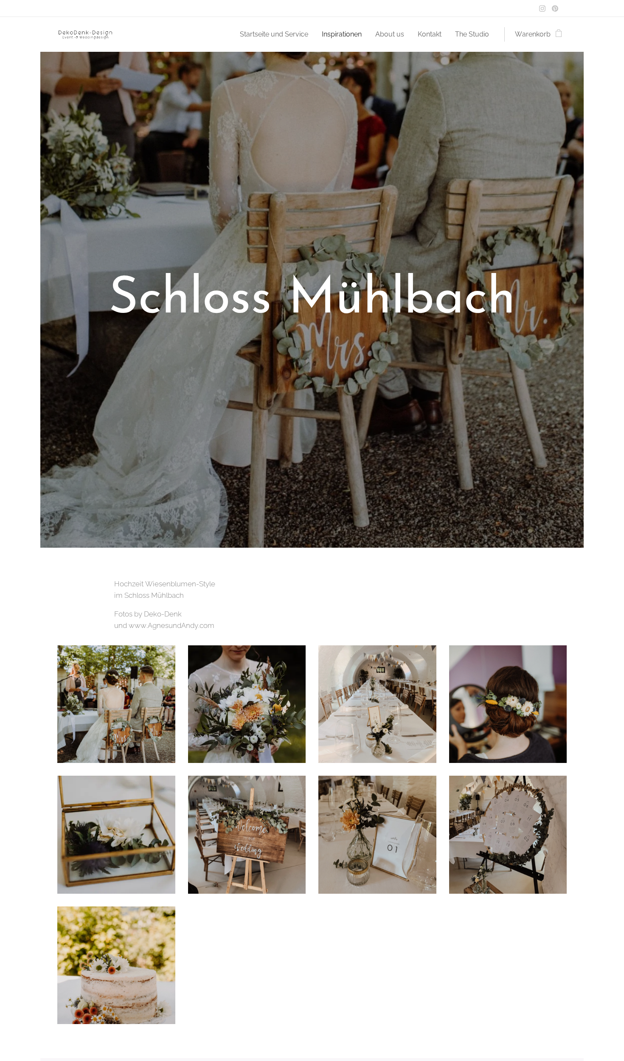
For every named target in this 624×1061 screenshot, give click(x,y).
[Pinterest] (555, 8)
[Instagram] (542, 8)
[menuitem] (276, 34)
